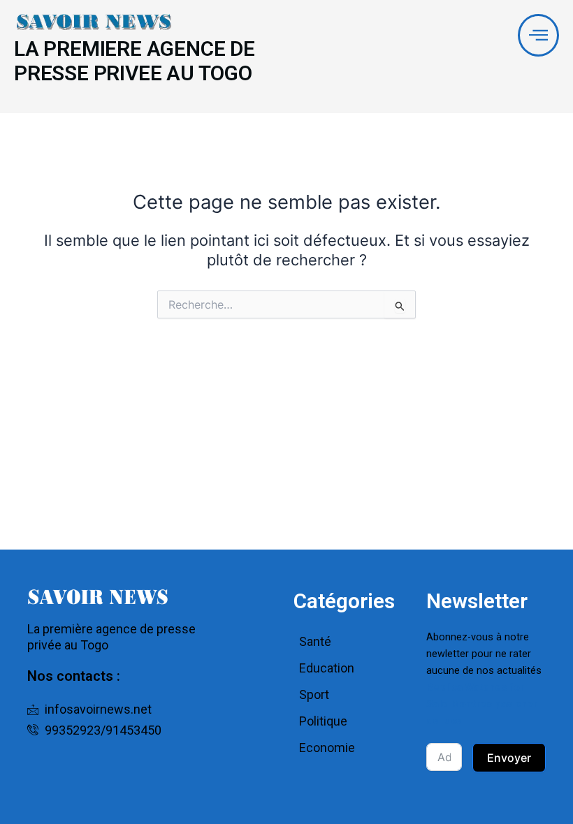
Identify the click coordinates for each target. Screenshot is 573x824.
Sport (314, 694)
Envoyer (509, 758)
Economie (327, 747)
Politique (323, 721)
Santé (315, 641)
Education (326, 668)
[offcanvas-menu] (538, 35)
